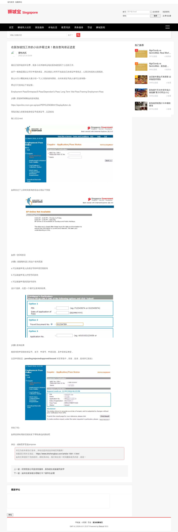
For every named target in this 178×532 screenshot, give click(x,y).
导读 (89, 27)
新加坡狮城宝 (98, 522)
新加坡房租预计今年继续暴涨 (159, 104)
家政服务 (39, 27)
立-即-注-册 (167, 15)
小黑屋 (83, 522)
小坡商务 (167, 56)
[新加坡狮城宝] (23, 14)
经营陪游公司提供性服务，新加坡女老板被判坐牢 (43, 469)
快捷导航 (168, 27)
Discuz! (101, 526)
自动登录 (156, 11)
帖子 (69, 35)
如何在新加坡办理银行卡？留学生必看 (38, 473)
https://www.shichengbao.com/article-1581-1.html (57, 453)
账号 (124, 11)
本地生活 (52, 27)
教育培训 (65, 27)
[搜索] (78, 35)
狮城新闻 (100, 27)
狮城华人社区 (24, 27)
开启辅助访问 (170, 2)
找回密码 (166, 11)
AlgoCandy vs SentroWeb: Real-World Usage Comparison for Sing (159, 51)
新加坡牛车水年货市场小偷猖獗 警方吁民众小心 (159, 91)
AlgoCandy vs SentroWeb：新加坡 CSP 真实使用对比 (158, 64)
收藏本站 (18, 2)
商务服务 (78, 27)
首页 (11, 27)
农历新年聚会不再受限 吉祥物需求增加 (160, 77)
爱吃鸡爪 (22, 52)
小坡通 (168, 82)
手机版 (77, 522)
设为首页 (11, 2)
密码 (124, 15)
